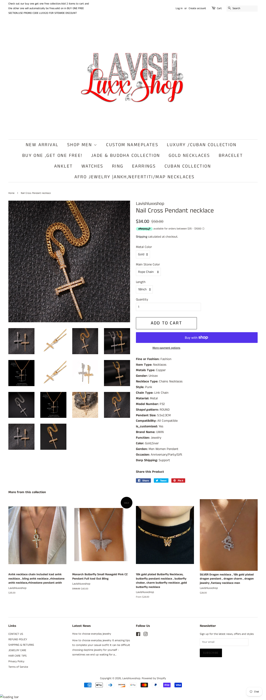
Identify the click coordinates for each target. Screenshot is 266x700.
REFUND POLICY (17, 639)
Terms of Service (18, 667)
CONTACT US (15, 634)
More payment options (166, 348)
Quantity (142, 299)
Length (140, 282)
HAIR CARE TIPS (17, 656)
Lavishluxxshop (131, 678)
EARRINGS (144, 166)
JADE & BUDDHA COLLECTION (125, 155)
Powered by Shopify (154, 678)
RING (117, 166)
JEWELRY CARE (17, 650)
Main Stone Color (148, 264)
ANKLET (63, 166)
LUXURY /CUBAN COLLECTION (201, 144)
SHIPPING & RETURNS (21, 645)
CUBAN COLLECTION (188, 166)
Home (11, 193)
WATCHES (92, 166)
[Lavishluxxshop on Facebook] (138, 635)
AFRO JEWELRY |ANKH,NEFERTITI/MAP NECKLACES (134, 177)
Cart (219, 8)
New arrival (42, 144)
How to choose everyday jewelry (91, 634)
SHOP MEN (80, 144)
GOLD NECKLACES (189, 155)
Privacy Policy (16, 661)
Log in (179, 8)
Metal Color (144, 247)
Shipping (141, 237)
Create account (197, 8)
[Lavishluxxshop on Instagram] (145, 635)
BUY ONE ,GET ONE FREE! (52, 155)
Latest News (81, 626)
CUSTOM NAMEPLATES (132, 144)
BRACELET (231, 155)
